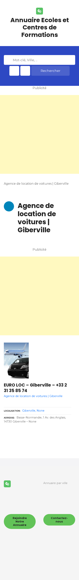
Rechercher (50, 71)
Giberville (28, 410)
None (40, 410)
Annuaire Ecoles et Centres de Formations (39, 27)
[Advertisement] (39, 134)
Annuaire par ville (55, 483)
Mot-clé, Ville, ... (9, 60)
